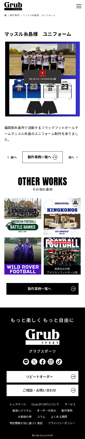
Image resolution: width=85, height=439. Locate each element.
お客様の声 (25, 416)
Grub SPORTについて (45, 404)
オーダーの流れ (46, 410)
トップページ (17, 404)
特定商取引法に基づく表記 (26, 423)
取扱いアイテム (21, 410)
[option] (42, 79)
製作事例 (14, 15)
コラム (41, 416)
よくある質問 (59, 416)
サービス (70, 404)
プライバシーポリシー (61, 423)
